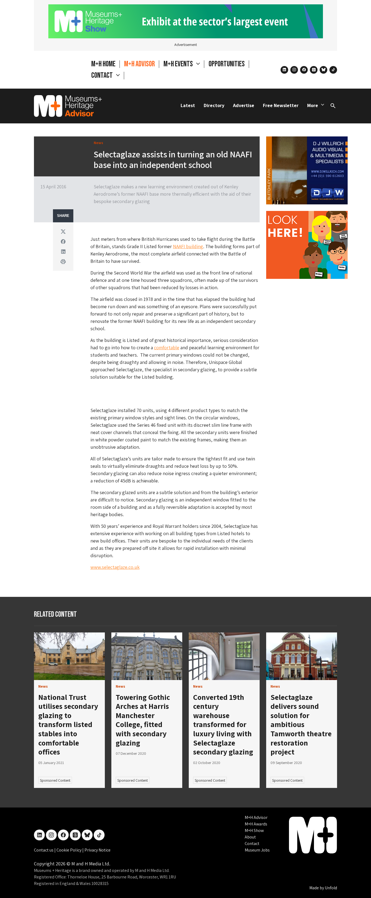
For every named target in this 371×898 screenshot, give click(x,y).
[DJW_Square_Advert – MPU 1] (307, 170)
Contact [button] (102, 75)
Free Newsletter (280, 105)
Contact (252, 843)
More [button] (312, 105)
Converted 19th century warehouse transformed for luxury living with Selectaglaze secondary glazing (223, 724)
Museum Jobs (257, 850)
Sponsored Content (55, 780)
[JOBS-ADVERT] (307, 244)
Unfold (331, 888)
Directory (214, 105)
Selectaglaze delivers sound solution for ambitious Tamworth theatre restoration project (301, 724)
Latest (188, 105)
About (250, 837)
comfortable (166, 347)
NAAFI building (188, 246)
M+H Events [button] (179, 64)
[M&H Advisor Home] (68, 106)
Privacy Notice (97, 850)
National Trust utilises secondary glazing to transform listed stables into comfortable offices (68, 724)
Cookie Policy (69, 850)
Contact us (44, 850)
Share (63, 216)
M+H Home (103, 64)
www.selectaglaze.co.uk (115, 567)
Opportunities (227, 64)
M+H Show (254, 830)
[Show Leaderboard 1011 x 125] (185, 21)
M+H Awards (256, 824)
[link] (69, 656)
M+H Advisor (139, 64)
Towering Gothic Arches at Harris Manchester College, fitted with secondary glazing (143, 720)
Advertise (243, 105)
